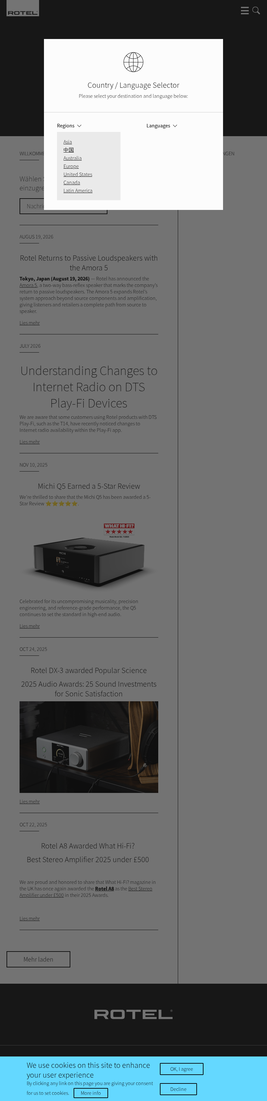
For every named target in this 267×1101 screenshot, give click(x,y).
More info (91, 1093)
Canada (71, 182)
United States (77, 174)
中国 (68, 150)
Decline (178, 1089)
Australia (72, 158)
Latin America (77, 190)
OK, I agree (181, 1069)
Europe (71, 166)
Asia (67, 141)
